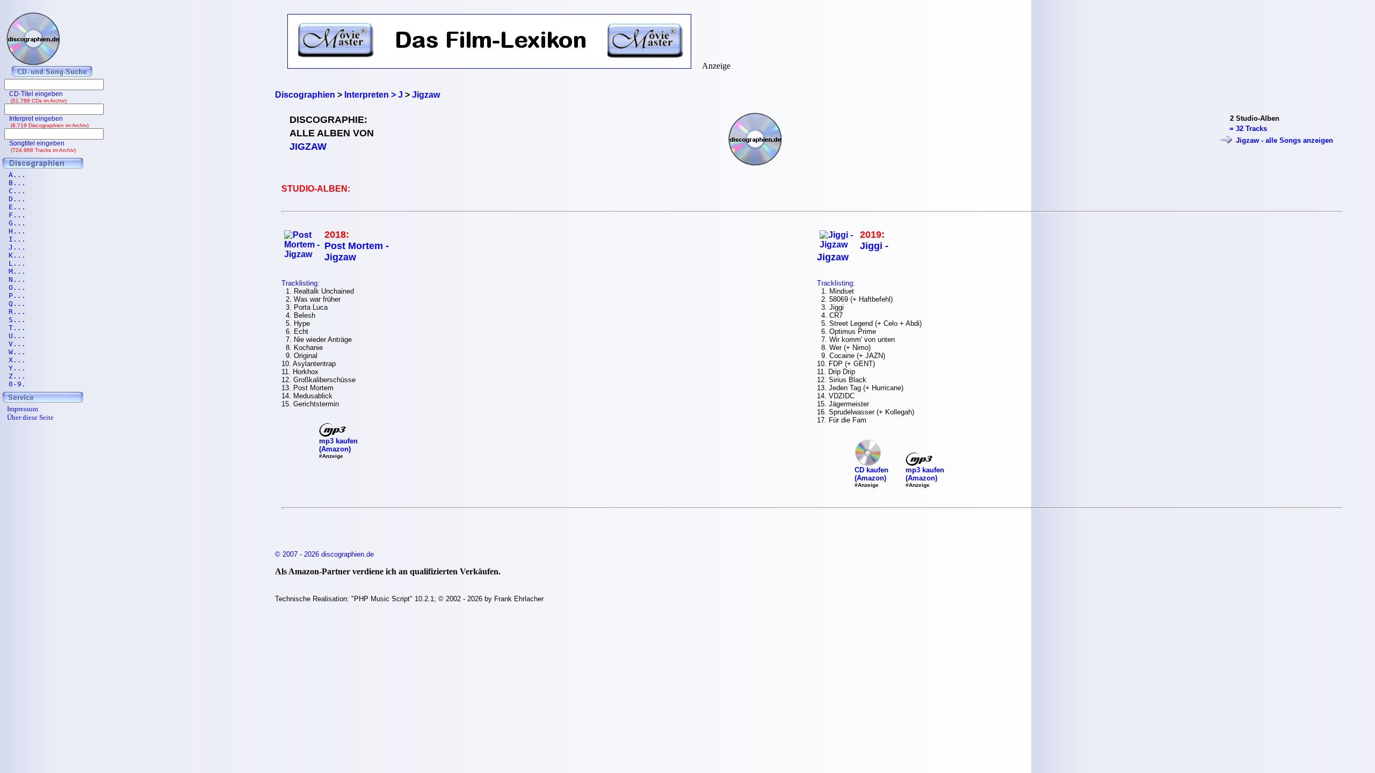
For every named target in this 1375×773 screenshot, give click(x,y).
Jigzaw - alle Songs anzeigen (1284, 140)
